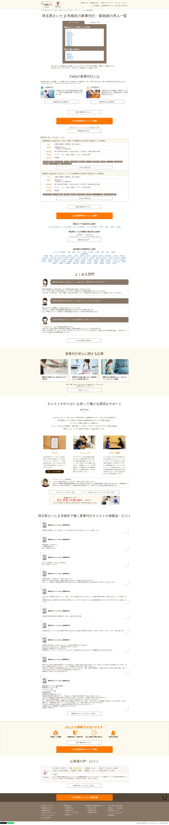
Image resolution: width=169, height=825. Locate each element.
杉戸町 (114, 263)
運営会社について (114, 810)
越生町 (70, 261)
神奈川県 (69, 34)
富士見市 (53, 257)
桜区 (102, 252)
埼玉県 (76, 10)
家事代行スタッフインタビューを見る (83, 713)
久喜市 (90, 259)
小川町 (89, 261)
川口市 (101, 227)
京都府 (68, 43)
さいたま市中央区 (54, 227)
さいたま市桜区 (66, 227)
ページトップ (164, 798)
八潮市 (76, 256)
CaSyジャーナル (83, 390)
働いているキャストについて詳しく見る (101, 492)
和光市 (63, 256)
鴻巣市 (71, 259)
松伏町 (101, 256)
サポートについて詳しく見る (65, 492)
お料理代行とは (69, 810)
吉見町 (102, 261)
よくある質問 (95, 5)
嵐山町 (83, 261)
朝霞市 (119, 227)
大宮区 (84, 252)
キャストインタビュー (121, 3)
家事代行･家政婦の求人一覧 (60, 10)
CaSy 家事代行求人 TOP (46, 10)
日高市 (43, 261)
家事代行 (71, 10)
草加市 (82, 256)
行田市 (111, 257)
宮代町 (108, 263)
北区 (78, 252)
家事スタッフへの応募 (115, 808)
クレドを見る (56, 471)
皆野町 (54, 263)
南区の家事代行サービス (83, 112)
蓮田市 (103, 259)
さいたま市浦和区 (79, 227)
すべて (68, 31)
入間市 (92, 257)
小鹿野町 (68, 263)
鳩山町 (108, 261)
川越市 (122, 256)
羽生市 (64, 259)
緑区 (107, 252)
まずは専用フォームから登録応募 (84, 797)
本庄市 (50, 259)
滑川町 (76, 261)
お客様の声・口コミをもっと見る (83, 785)
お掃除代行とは (69, 808)
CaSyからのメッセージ (107, 3)
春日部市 (108, 256)
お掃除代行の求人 (92, 810)
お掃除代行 (69, 56)
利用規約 (111, 815)
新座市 (73, 257)
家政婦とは (68, 814)
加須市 (44, 259)
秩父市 (117, 257)
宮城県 (68, 45)
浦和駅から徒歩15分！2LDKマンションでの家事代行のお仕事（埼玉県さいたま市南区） (73, 173)
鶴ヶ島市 (122, 259)
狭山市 (98, 257)
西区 (74, 252)
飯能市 (124, 257)
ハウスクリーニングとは (72, 812)
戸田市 (112, 227)
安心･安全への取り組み (121, 5)
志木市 (60, 257)
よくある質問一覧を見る (83, 340)
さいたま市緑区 (92, 227)
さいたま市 (81, 10)
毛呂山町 (63, 261)
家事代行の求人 (91, 808)
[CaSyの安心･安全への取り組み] (84, 500)
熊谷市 (105, 257)
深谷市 (77, 259)
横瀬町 (124, 261)
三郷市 (69, 256)
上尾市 (115, 256)
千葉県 (68, 36)
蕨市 (106, 227)
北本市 (96, 259)
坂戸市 (109, 259)
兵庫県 (68, 42)
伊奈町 (56, 261)
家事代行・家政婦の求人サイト (47, 1)
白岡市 (50, 261)
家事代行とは (84, 3)
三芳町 (79, 257)
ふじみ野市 (44, 257)
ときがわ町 (116, 261)
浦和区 (63, 252)
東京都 (68, 32)
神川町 (89, 263)
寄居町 (102, 263)
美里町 (83, 263)
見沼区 (91, 252)
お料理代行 (69, 58)
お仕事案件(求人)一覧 (107, 5)
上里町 (95, 263)
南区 (69, 252)
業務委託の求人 (94, 3)
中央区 (97, 252)
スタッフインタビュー (48, 815)
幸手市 (115, 259)
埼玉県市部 (84, 254)
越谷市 (95, 256)
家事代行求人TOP (83, 131)
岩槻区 (113, 252)
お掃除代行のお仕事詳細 (60, 102)
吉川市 (88, 256)
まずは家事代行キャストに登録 (84, 121)
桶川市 (84, 259)
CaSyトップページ (47, 805)
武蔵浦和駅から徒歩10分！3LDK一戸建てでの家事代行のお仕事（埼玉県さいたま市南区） (74, 141)
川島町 (95, 261)
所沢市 (86, 257)
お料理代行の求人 (92, 812)
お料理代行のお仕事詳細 (106, 102)
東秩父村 (76, 263)
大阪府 (68, 40)
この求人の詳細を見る (84, 167)
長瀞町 (61, 263)
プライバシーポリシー (115, 813)
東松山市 (57, 259)
